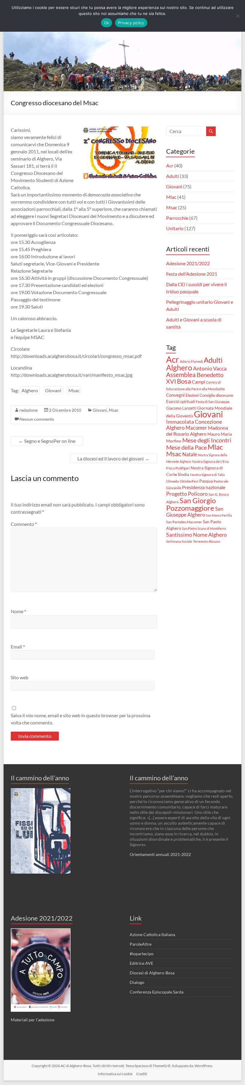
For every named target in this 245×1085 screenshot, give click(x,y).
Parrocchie (177, 218)
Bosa (184, 381)
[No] (238, 16)
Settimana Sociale (179, 541)
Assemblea (181, 374)
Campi (198, 381)
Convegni (175, 395)
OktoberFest (189, 481)
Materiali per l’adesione (32, 1019)
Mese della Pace (186, 447)
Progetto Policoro (187, 494)
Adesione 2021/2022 (188, 263)
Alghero (30, 390)
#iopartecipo (142, 953)
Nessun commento (36, 419)
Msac (73, 390)
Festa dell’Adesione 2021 (191, 274)
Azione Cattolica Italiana (152, 934)
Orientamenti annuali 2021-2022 (160, 854)
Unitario (174, 228)
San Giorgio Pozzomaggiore (191, 504)
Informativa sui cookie (115, 1074)
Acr (169, 165)
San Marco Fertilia (219, 515)
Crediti (141, 1074)
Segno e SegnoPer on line (47, 441)
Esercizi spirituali (180, 401)
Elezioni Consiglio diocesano (209, 395)
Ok (106, 22)
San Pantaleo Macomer (184, 522)
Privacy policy (131, 22)
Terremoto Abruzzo (206, 541)
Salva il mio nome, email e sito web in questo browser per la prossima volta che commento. (80, 718)
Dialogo (137, 982)
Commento (24, 524)
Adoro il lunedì (191, 361)
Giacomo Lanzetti (181, 408)
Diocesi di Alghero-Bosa (152, 972)
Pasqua (206, 481)
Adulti (172, 176)
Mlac (171, 197)
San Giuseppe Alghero (194, 512)
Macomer (196, 428)
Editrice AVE (141, 963)
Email (18, 646)
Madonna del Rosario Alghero (197, 431)
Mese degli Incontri (206, 440)
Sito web (19, 677)
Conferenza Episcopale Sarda (156, 991)
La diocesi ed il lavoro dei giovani (113, 458)
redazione (28, 410)
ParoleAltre (140, 944)
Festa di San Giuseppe (212, 401)
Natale (189, 454)
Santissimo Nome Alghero (196, 534)
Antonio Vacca (209, 368)
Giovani (53, 390)
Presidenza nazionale (203, 487)
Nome (18, 611)
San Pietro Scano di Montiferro (204, 528)
